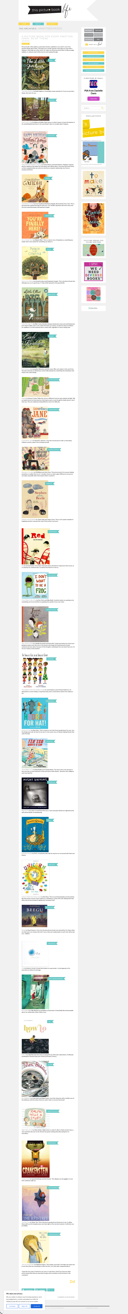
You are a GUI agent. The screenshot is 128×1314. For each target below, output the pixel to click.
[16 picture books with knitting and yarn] (90, 162)
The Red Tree (26, 1222)
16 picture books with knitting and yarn (90, 164)
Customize (12, 1306)
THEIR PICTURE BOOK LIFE (93, 59)
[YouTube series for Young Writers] (93, 255)
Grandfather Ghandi (27, 203)
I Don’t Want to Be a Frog (29, 600)
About (38, 24)
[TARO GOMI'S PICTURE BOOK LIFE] (90, 139)
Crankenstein (26, 1179)
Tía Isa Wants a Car (27, 769)
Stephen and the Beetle (29, 519)
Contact (52, 24)
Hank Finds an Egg (27, 122)
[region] (24, 1300)
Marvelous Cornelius (28, 472)
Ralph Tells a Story (27, 1130)
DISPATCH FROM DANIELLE (93, 70)
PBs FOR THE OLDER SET (93, 67)
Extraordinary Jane (27, 440)
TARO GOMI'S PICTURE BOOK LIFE (90, 140)
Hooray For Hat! (26, 730)
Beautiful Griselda (27, 853)
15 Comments (61, 1297)
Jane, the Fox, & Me (27, 643)
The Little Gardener (27, 91)
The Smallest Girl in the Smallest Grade (33, 690)
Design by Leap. (92, 1308)
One (23, 968)
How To (24, 1054)
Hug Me (24, 398)
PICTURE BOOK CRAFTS (93, 56)
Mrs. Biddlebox (26, 1098)
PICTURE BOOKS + (26, 41)
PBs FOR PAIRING (93, 63)
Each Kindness (26, 369)
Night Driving (25, 810)
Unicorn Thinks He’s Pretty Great (32, 897)
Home (24, 24)
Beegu (23, 930)
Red (23, 565)
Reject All (24, 1306)
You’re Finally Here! (27, 240)
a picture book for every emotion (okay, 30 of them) (47, 37)
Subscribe (93, 99)
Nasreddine (25, 1010)
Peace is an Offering (28, 281)
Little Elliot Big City (27, 324)
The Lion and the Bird (28, 1264)
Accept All (37, 1306)
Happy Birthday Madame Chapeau (32, 164)
